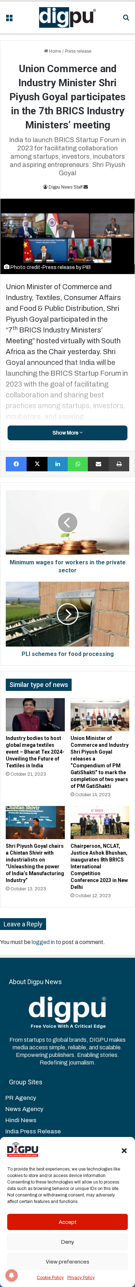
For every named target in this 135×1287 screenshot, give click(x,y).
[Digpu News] (67, 17)
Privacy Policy (81, 1277)
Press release (78, 51)
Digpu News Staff (65, 187)
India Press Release (33, 1131)
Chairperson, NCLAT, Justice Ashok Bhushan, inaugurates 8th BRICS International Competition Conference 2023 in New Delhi (99, 866)
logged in (43, 942)
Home (54, 51)
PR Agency (20, 1097)
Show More (66, 433)
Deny (67, 1242)
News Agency (24, 1109)
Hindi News (20, 1120)
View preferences (67, 1262)
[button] (124, 1150)
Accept (68, 1222)
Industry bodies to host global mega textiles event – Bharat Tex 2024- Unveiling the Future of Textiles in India (35, 751)
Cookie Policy (50, 1277)
